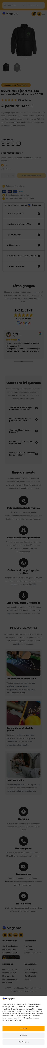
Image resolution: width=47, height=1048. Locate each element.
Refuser (23, 1035)
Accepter (23, 1028)
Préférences (24, 1042)
